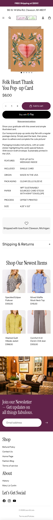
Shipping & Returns (18, 244)
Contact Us (7, 451)
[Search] (9, 18)
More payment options (26, 121)
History (5, 480)
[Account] (43, 18)
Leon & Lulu (29, 510)
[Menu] (3, 17)
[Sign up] (47, 423)
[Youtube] (14, 501)
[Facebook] (4, 501)
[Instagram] (9, 501)
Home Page (7, 456)
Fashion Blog (8, 461)
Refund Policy (8, 447)
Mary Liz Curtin (9, 485)
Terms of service (10, 465)
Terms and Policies (26, 516)
